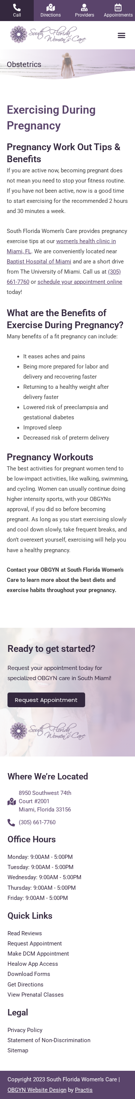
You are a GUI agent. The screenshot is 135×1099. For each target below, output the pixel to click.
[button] (121, 35)
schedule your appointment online (80, 282)
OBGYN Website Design (37, 1090)
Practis (84, 1090)
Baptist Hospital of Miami (39, 261)
